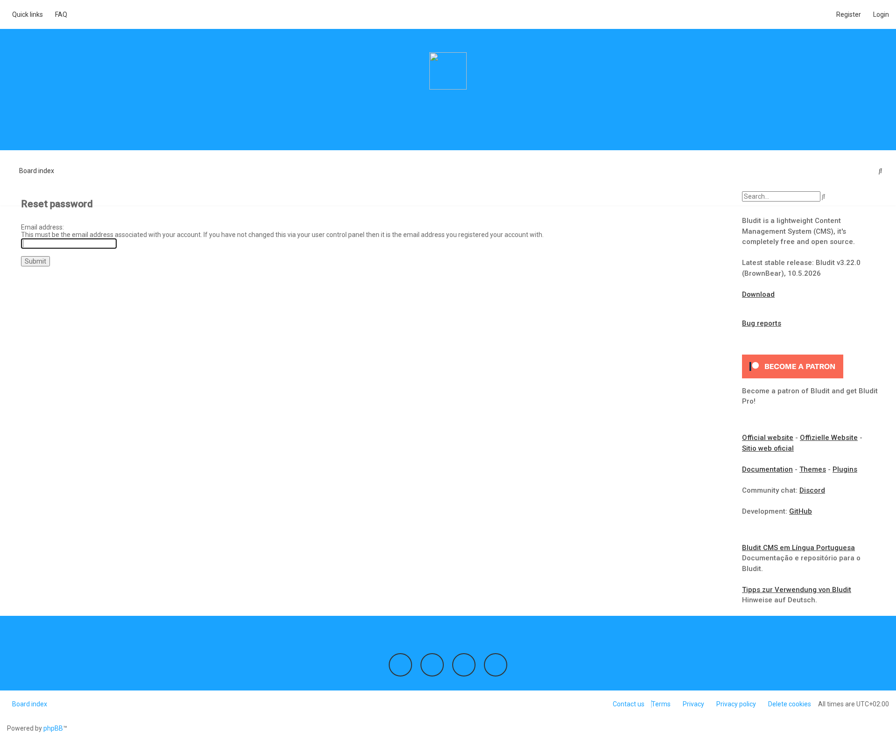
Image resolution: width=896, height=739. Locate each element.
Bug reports (761, 323)
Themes (812, 469)
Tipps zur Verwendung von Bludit (796, 590)
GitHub (800, 511)
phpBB (53, 728)
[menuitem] (58, 14)
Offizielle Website (829, 437)
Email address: (42, 227)
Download (758, 294)
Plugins (845, 469)
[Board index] (448, 71)
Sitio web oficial (768, 448)
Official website (767, 437)
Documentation (767, 469)
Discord (812, 490)
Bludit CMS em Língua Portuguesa (798, 548)
